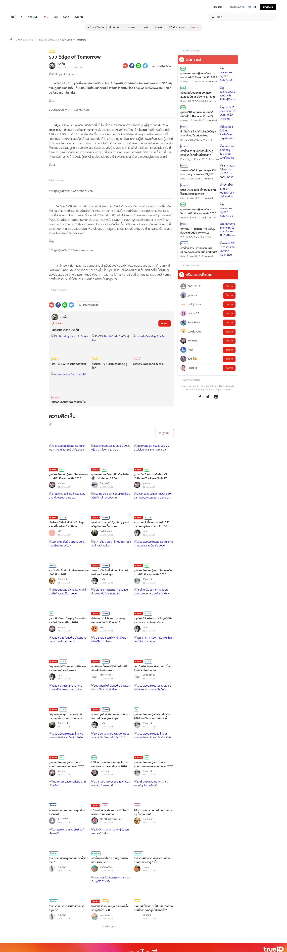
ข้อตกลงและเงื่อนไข (190, 386)
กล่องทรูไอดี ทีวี (237, 7)
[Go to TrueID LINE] (216, 398)
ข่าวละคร (130, 27)
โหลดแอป (217, 7)
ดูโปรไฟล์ (56, 323)
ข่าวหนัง (145, 27)
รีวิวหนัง (159, 27)
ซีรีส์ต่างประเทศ (177, 27)
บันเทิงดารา (28, 39)
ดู (21, 17)
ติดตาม (164, 323)
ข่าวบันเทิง (114, 27)
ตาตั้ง (66, 17)
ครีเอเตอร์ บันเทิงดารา (48, 39)
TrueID (21, 7)
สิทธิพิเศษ (33, 17)
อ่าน (46, 17)
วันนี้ (13, 17)
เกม (55, 17)
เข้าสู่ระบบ (268, 7)
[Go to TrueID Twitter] (208, 398)
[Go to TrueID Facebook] (200, 398)
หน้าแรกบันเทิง (96, 27)
